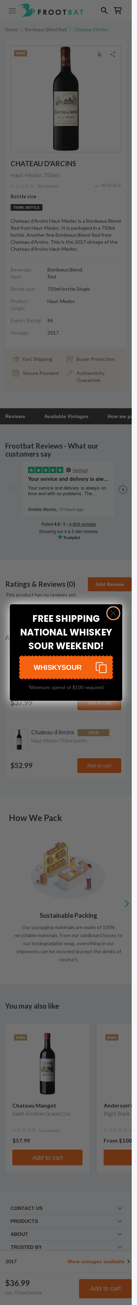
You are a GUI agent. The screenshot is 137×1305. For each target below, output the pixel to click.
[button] (66, 667)
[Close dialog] (113, 613)
